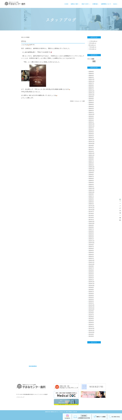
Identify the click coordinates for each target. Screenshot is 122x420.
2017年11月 (91, 207)
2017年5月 (91, 215)
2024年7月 (91, 100)
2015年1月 (91, 258)
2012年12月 (91, 305)
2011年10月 (91, 332)
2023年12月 (91, 114)
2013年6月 (91, 293)
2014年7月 (91, 268)
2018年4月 (91, 202)
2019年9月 (91, 172)
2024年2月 (91, 110)
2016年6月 (91, 231)
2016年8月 (91, 227)
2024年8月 (91, 98)
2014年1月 (91, 279)
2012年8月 (91, 312)
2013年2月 (91, 301)
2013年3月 (91, 299)
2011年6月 (91, 336)
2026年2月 (91, 77)
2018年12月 (91, 188)
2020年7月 (91, 161)
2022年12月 (91, 124)
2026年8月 (91, 71)
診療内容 (95, 4)
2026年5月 (91, 73)
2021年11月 (91, 141)
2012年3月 (91, 322)
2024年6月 (91, 102)
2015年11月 (91, 240)
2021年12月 (91, 139)
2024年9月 (91, 96)
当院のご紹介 (74, 4)
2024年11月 (91, 93)
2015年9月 (91, 244)
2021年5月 (91, 149)
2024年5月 (91, 104)
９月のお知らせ (92, 43)
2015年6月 (91, 248)
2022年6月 (91, 130)
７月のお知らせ (92, 47)
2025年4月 (91, 87)
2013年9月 (91, 287)
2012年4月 (91, 320)
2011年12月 (91, 328)
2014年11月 (91, 262)
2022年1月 (91, 137)
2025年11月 (91, 81)
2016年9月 (91, 225)
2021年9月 (91, 145)
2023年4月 (91, 120)
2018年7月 (91, 196)
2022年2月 (91, 135)
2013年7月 (91, 291)
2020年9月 (91, 157)
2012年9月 (91, 311)
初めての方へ (85, 4)
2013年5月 (91, 295)
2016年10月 (91, 223)
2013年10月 (91, 285)
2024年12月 (91, 91)
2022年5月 (91, 131)
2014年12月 (91, 260)
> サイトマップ (20, 397)
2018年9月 (91, 194)
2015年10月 (91, 242)
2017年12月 (91, 205)
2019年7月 (91, 176)
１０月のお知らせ (93, 41)
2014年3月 (91, 276)
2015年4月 (91, 252)
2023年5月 (91, 118)
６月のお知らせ (92, 49)
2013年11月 (91, 283)
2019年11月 (91, 168)
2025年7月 (91, 83)
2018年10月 (91, 192)
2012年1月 (91, 326)
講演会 (23, 41)
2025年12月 (91, 79)
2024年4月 (91, 106)
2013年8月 (91, 289)
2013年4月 (91, 297)
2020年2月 (91, 165)
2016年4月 (91, 235)
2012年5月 (91, 318)
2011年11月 (91, 330)
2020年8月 (91, 159)
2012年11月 (91, 307)
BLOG (115, 4)
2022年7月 (91, 128)
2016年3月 (91, 237)
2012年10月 (91, 309)
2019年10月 (91, 170)
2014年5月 (91, 272)
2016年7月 (91, 229)
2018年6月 (91, 198)
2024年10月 (91, 95)
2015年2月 (91, 256)
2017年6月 (91, 213)
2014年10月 (91, 264)
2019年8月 (91, 174)
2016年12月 (91, 221)
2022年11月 (91, 126)
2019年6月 (91, 178)
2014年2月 (91, 277)
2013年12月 (91, 281)
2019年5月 (91, 180)
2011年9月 (91, 334)
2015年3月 (91, 254)
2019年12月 (91, 167)
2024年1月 (91, 112)
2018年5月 (91, 200)
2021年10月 (91, 143)
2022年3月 (91, 133)
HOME (66, 4)
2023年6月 (91, 116)
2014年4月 (91, 274)
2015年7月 (91, 246)
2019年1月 (91, 186)
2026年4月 (91, 75)
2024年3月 (91, 108)
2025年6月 (91, 85)
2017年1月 (91, 219)
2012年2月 (91, 324)
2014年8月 (91, 266)
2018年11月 (91, 190)
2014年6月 (91, 270)
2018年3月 (91, 203)
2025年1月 (91, 89)
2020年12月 (91, 153)
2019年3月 (91, 184)
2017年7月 (91, 211)
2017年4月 (91, 217)
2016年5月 (91, 233)
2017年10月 (91, 209)
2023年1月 (91, 122)
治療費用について (106, 4)
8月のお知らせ (92, 45)
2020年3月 (91, 163)
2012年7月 (91, 314)
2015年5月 (91, 250)
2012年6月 (91, 316)
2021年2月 (91, 151)
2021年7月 (91, 147)
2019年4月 (91, 182)
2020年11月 (91, 155)
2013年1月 (91, 303)
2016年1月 (91, 239)
